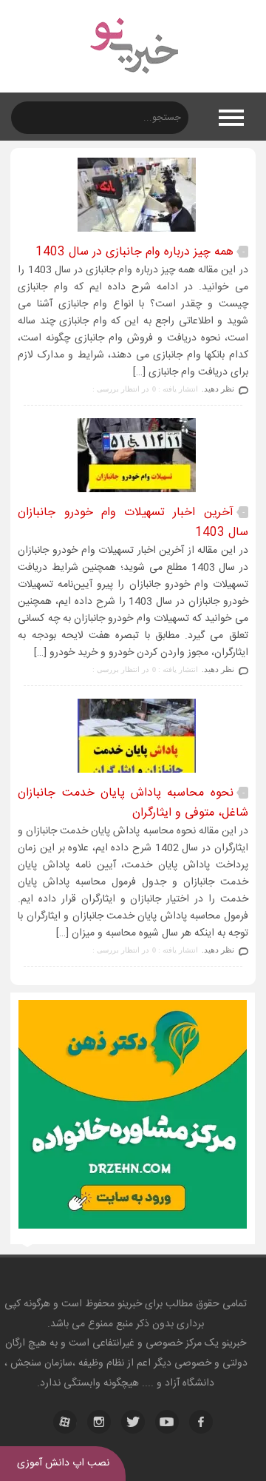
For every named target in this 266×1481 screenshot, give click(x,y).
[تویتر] (133, 1422)
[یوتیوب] (167, 1422)
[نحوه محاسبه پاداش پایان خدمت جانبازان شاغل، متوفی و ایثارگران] (133, 772)
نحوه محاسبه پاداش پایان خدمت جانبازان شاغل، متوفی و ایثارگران (133, 803)
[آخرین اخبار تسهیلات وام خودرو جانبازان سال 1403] (133, 492)
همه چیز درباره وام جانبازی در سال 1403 (134, 252)
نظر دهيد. (218, 388)
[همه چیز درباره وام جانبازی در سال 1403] (133, 231)
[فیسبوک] (201, 1422)
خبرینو (129, 1304)
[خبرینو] (133, 83)
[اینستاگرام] (99, 1422)
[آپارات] (65, 1422)
